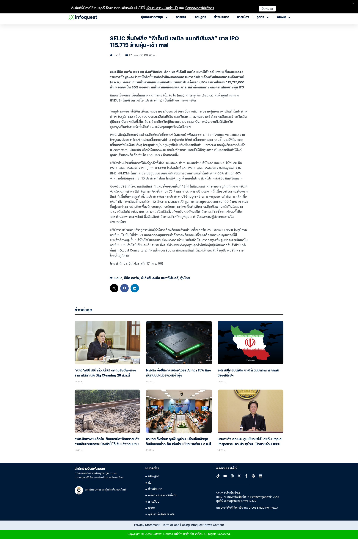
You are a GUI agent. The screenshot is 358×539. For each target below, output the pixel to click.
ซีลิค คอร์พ (131, 277)
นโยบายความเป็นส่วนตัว (162, 7)
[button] (114, 288)
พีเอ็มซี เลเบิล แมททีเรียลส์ (159, 277)
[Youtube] (225, 476)
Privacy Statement (147, 524)
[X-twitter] (239, 476)
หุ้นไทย (185, 277)
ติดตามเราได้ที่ (226, 468)
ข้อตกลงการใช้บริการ (199, 7)
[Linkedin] (260, 476)
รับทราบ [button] (267, 8)
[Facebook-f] (246, 476)
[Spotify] (253, 476)
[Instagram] (232, 476)
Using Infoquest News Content (203, 524)
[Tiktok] (218, 476)
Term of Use (170, 524)
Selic (118, 277)
